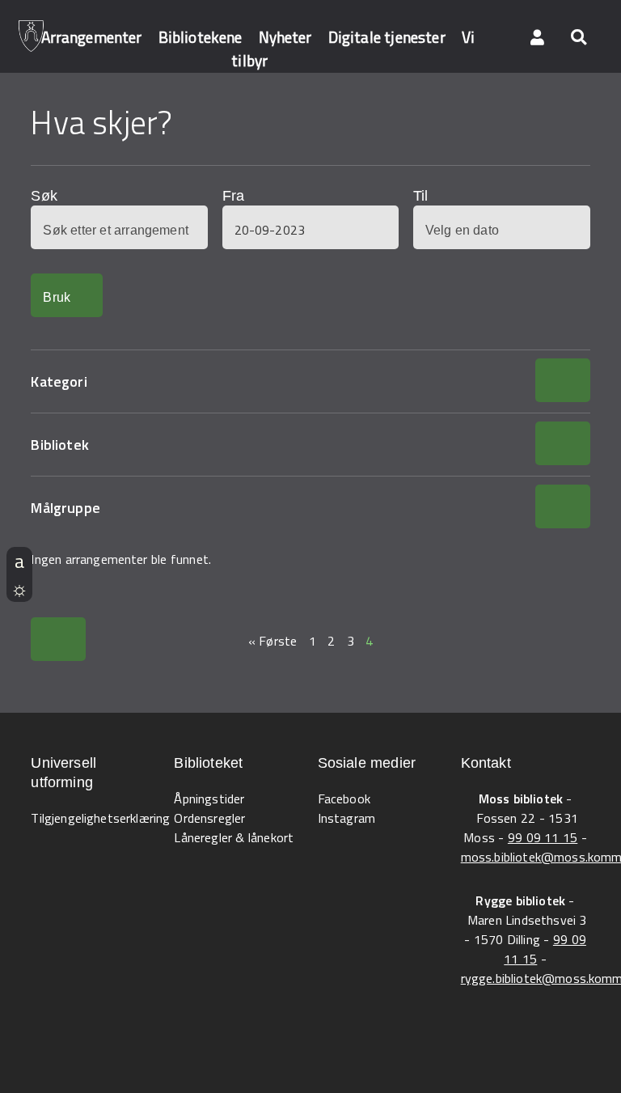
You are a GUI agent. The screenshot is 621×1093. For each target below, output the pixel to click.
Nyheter (285, 37)
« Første (273, 640)
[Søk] (578, 36)
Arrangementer (91, 37)
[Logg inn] (538, 36)
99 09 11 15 (542, 837)
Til (420, 196)
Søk (44, 196)
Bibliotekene (200, 37)
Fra (233, 196)
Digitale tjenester (387, 37)
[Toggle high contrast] (19, 588)
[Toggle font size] (19, 560)
